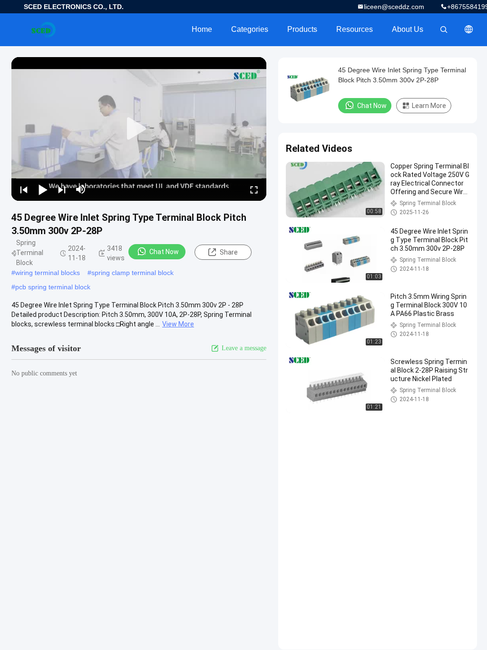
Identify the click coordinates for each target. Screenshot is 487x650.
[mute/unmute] (80, 189)
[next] (61, 189)
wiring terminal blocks (47, 272)
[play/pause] (42, 189)
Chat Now (164, 252)
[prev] (23, 189)
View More (178, 324)
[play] (139, 129)
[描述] (469, 29)
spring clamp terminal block (132, 272)
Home (202, 29)
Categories (249, 29)
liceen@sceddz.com (394, 6)
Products (302, 29)
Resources (354, 29)
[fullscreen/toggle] (253, 189)
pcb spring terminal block (52, 287)
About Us (407, 29)
